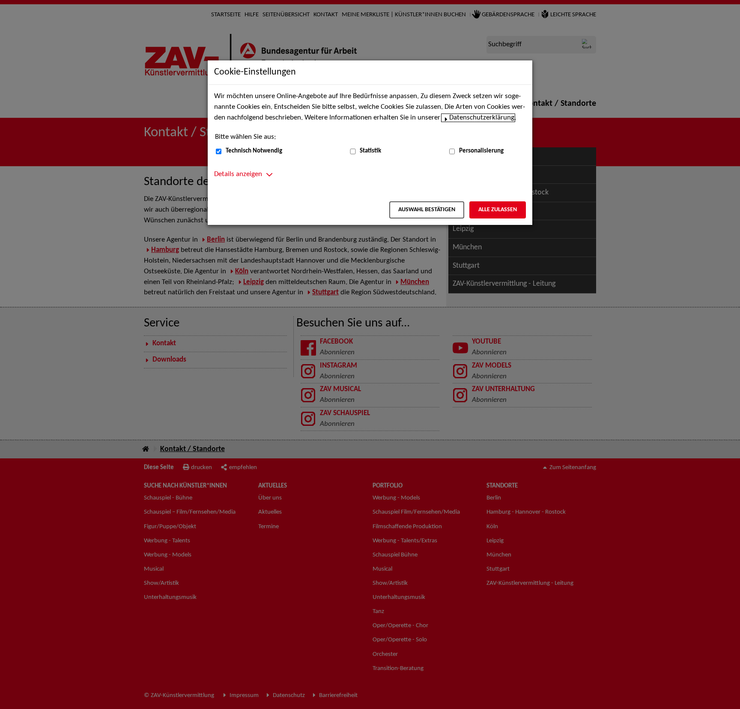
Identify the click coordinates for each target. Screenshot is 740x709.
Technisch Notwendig (254, 151)
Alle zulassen (497, 209)
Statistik (370, 151)
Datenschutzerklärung (481, 117)
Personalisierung (481, 151)
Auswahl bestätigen (426, 209)
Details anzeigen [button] (238, 174)
